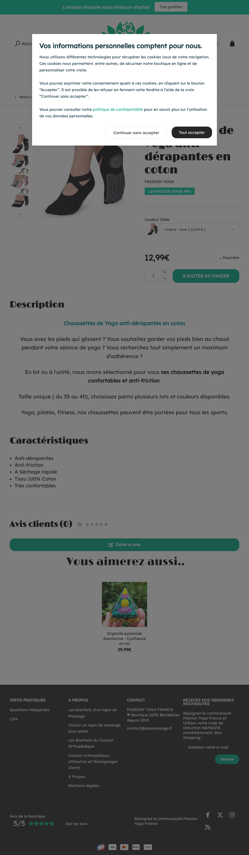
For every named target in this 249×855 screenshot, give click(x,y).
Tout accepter (192, 132)
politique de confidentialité (118, 109)
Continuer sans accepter (136, 132)
